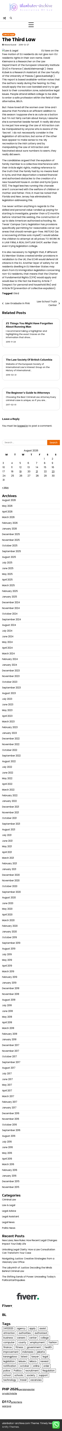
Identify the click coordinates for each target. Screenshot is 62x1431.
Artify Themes (10, 1427)
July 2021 (7, 835)
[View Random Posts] (4, 18)
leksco (33, 1361)
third (16, 293)
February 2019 (9, 977)
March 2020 (8, 920)
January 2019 (9, 982)
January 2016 (9, 1175)
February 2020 (10, 925)
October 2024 (9, 613)
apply (32, 1328)
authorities (25, 1333)
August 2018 (8, 999)
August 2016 (8, 1136)
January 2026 (9, 528)
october (24, 1366)
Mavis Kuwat (10, 44)
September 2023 (11, 687)
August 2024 (9, 625)
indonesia (27, 1351)
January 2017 (9, 1107)
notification (9, 1366)
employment (37, 1342)
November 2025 (11, 540)
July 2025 (7, 562)
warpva (6, 1406)
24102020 (8, 1328)
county (22, 1342)
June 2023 (7, 704)
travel (23, 1380)
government (34, 1347)
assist (42, 1328)
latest (24, 1356)
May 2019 (7, 960)
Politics (18, 1370)
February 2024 (10, 659)
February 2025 (10, 591)
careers (21, 1337)
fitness (19, 1347)
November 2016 (10, 1118)
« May (5, 487)
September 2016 (11, 1130)
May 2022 (7, 778)
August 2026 (9, 500)
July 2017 (7, 1073)
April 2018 (7, 1022)
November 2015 (10, 1187)
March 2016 (8, 1164)
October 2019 (9, 937)
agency (21, 1328)
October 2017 (9, 1056)
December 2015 (10, 1181)
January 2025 (9, 596)
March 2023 (8, 721)
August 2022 (9, 761)
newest (44, 1361)
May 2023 (7, 710)
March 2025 (8, 585)
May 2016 (7, 1153)
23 (53, 471)
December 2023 (11, 670)
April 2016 (7, 1158)
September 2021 (11, 823)
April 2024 (7, 647)
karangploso (10, 1356)
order (46, 1366)
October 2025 (9, 545)
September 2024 (11, 619)
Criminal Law (9, 1199)
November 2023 (11, 676)
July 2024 (7, 630)
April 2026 (7, 511)
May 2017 (7, 1084)
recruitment (32, 1370)
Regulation (49, 1370)
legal (45, 1356)
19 (20, 471)
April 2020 (7, 914)
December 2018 (10, 988)
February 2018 (9, 1033)
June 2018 (7, 1011)
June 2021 (7, 840)
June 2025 (7, 568)
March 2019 (8, 971)
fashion (53, 1342)
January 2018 (9, 1039)
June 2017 (7, 1079)
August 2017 (8, 1067)
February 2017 (9, 1101)
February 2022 (9, 795)
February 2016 (9, 1170)
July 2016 (7, 1141)
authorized (41, 1333)
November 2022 (10, 744)
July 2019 (7, 954)
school (7, 1375)
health (48, 1347)
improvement (11, 1351)
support (43, 1375)
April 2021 (7, 852)
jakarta (41, 1351)
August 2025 (9, 557)
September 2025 (11, 551)
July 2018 (7, 1005)
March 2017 (8, 1096)
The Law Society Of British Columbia (29, 359)
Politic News (8, 1228)
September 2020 (11, 892)
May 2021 (7, 846)
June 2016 (7, 1147)
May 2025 (7, 574)
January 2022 (9, 801)
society (31, 1375)
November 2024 (11, 608)
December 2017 (10, 1045)
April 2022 (7, 784)
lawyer (35, 1356)
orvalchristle (9, 1393)
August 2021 (8, 829)
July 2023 (7, 698)
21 (37, 471)
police (6, 1370)
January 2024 (9, 664)
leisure (22, 1361)
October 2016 (9, 1124)
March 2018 (8, 1028)
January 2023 (9, 733)
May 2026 (7, 505)
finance (7, 1347)
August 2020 (9, 897)
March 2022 (8, 789)
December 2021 (10, 806)
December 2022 (11, 738)
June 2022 (7, 772)
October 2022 (9, 750)
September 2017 (11, 1062)
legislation (9, 1361)
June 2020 (7, 903)
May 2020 (7, 908)
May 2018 (7, 1016)
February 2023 (10, 727)
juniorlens (16, 1402)
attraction (9, 1333)
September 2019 (11, 942)
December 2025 (11, 534)
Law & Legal (8, 34)
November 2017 (10, 1050)
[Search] (11, 18)
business (8, 1337)
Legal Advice (9, 1210)
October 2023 (9, 681)
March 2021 (8, 857)
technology (9, 1380)
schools (18, 1375)
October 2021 (9, 818)
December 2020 (11, 874)
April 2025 (7, 579)
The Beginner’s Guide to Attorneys (28, 392)
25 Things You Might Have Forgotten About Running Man (29, 325)
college (44, 1337)
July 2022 (7, 767)
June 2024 (7, 636)
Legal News (8, 1222)
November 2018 (10, 994)
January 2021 (9, 869)
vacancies (36, 1380)
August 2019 (8, 948)
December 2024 (11, 602)
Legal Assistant (10, 1216)
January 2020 (9, 931)
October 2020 (9, 886)
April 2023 (7, 716)
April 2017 (7, 1090)
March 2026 (8, 517)
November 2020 (11, 880)
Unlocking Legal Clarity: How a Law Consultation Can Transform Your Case (28, 1251)
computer (9, 1342)
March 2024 (8, 653)
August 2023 (9, 693)
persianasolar (27, 1389)
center (33, 1337)
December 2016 (10, 1113)
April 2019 (7, 965)
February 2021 (9, 863)
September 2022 (11, 755)
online (36, 1366)
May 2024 (7, 642)
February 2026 (10, 523)
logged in (22, 426)
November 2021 (10, 812)
